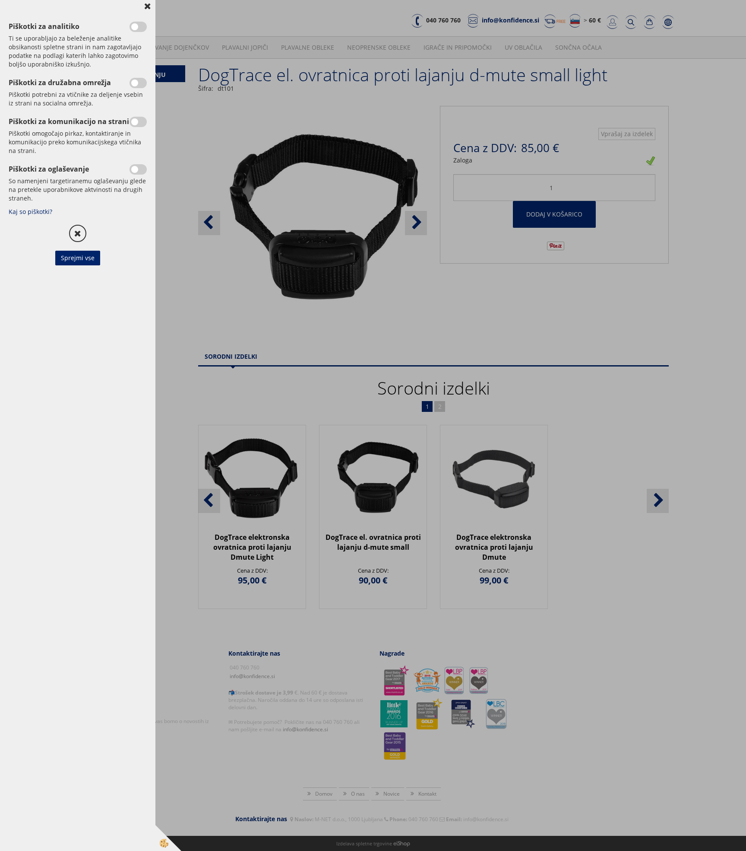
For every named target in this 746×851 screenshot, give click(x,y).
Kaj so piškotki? (30, 211)
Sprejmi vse (78, 258)
